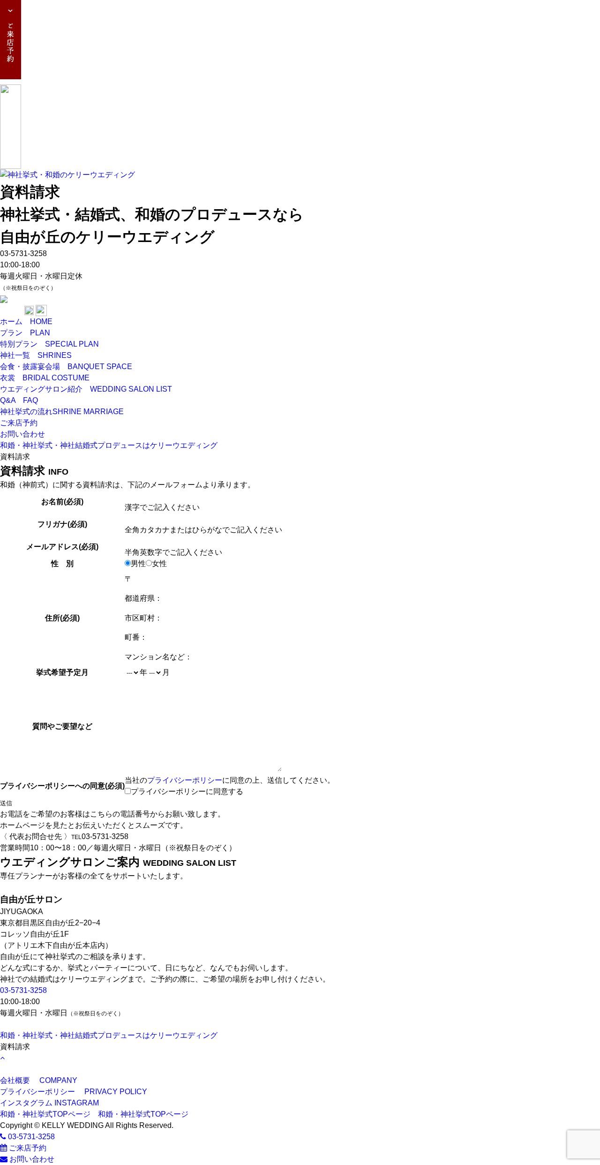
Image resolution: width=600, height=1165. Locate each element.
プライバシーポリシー (184, 780)
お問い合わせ (31, 1159)
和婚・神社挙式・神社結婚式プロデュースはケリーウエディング (109, 445)
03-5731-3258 (23, 990)
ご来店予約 (26, 1148)
